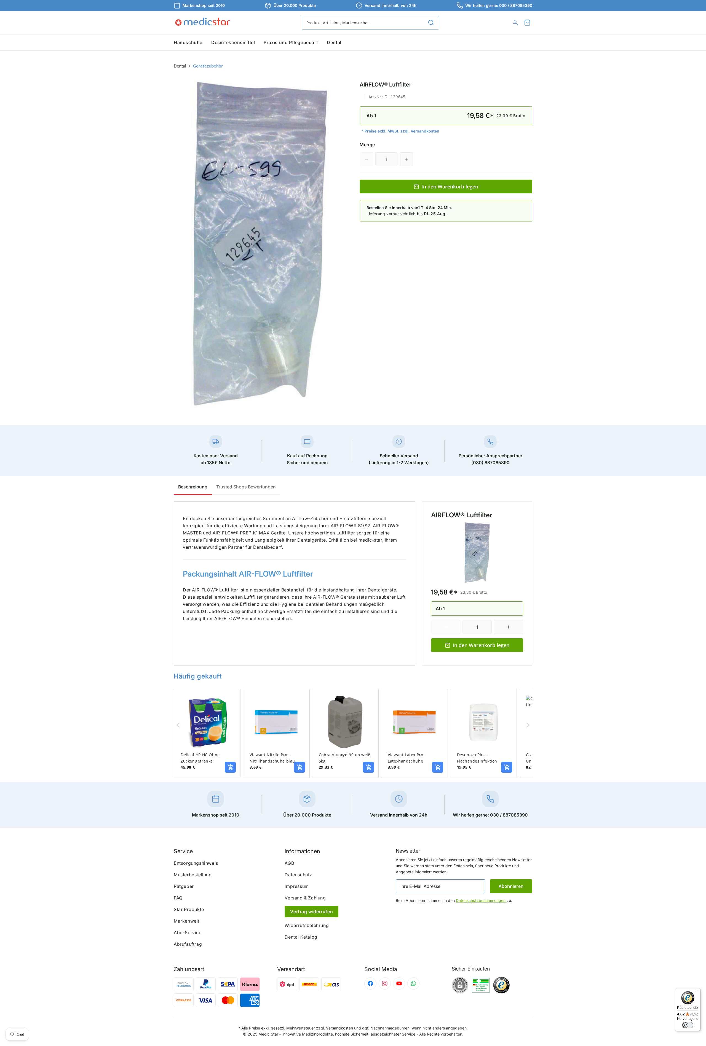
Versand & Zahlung (305, 898)
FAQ (178, 898)
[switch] (687, 1025)
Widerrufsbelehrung (307, 925)
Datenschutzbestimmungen (481, 900)
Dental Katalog (301, 937)
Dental (180, 66)
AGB (289, 863)
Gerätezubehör (208, 66)
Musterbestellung (193, 874)
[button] (527, 23)
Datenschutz (298, 874)
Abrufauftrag (188, 944)
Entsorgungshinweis (196, 863)
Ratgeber (184, 886)
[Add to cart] (230, 767)
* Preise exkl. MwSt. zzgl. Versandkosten (400, 131)
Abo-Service (188, 932)
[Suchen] (431, 23)
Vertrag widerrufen (311, 911)
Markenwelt (186, 921)
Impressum (297, 886)
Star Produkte (189, 909)
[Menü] (697, 991)
